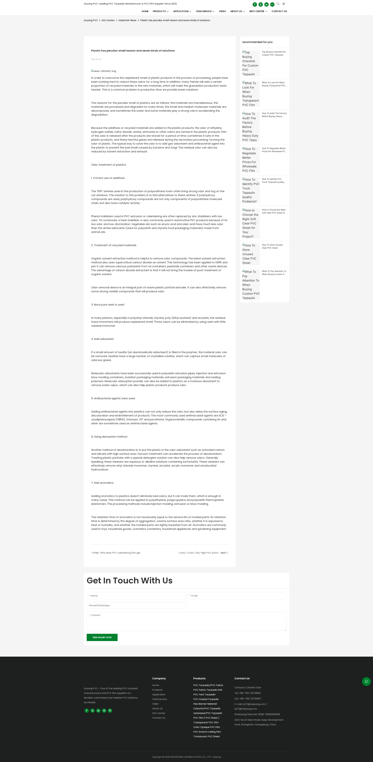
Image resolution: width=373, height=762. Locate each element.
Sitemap (217, 757)
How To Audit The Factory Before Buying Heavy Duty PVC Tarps (274, 115)
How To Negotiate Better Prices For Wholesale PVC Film (274, 150)
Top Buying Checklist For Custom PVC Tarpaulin (274, 53)
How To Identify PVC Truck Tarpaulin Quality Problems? (273, 181)
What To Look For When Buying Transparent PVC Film (273, 84)
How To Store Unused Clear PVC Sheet (272, 246)
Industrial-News (127, 20)
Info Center (108, 20)
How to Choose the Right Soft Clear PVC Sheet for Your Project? (274, 211)
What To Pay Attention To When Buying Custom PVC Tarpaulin (274, 273)
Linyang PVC (91, 20)
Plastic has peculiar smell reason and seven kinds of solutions (175, 20)
